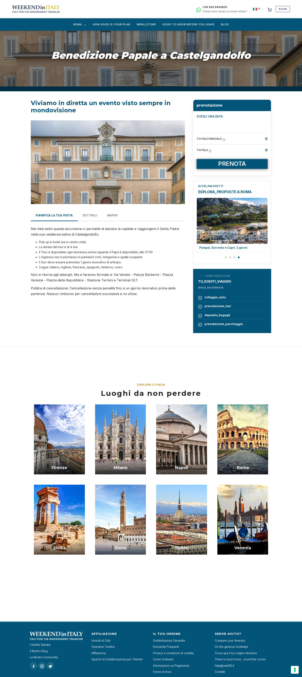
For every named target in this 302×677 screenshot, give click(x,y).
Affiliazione (98, 653)
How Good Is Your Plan (111, 24)
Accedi (283, 8)
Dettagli (90, 215)
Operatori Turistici (103, 646)
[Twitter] (50, 665)
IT (259, 8)
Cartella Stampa (40, 644)
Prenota (232, 163)
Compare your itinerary (230, 640)
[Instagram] (42, 665)
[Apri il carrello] (269, 9)
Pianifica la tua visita (54, 215)
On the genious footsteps (231, 646)
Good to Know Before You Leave (188, 24)
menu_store (146, 24)
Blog (225, 24)
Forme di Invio (162, 672)
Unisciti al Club (101, 640)
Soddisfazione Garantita (169, 640)
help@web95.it (224, 665)
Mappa (112, 215)
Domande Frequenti (166, 646)
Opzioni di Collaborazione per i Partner (117, 659)
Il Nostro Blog (39, 651)
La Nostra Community (44, 657)
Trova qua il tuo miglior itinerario (236, 653)
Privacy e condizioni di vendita (173, 653)
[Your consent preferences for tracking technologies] (295, 670)
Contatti (220, 672)
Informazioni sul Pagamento (171, 665)
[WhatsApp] (198, 9)
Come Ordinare (163, 659)
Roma (77, 24)
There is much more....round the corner (240, 659)
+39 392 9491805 (214, 7)
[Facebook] (33, 665)
